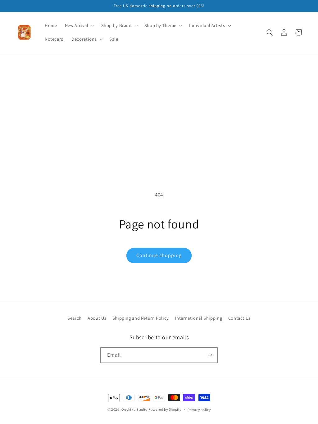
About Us (97, 318)
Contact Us (239, 318)
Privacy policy (199, 409)
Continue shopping (159, 255)
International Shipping (198, 318)
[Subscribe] (210, 355)
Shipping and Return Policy (140, 318)
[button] (79, 25)
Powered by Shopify (164, 409)
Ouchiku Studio (134, 409)
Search (74, 318)
